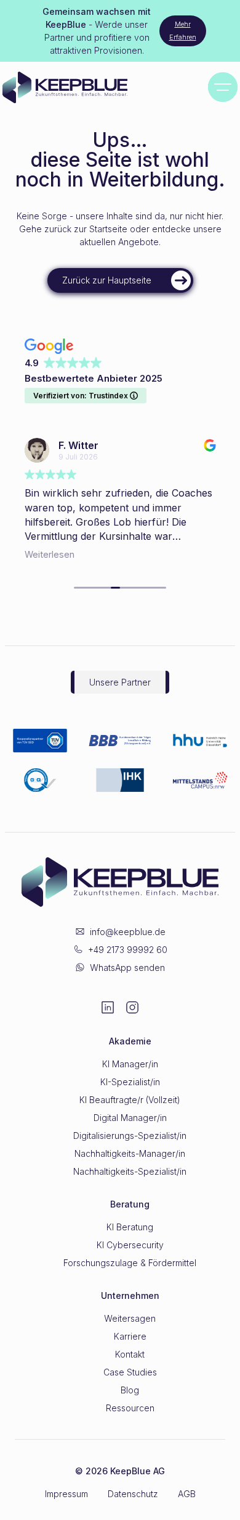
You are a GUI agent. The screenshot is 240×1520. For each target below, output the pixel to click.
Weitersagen (130, 1318)
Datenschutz (133, 1494)
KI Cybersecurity (130, 1245)
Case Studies (130, 1372)
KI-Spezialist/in (130, 1082)
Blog (130, 1390)
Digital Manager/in (130, 1117)
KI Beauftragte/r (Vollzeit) (129, 1099)
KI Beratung (129, 1227)
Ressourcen (130, 1408)
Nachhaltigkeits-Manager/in (129, 1153)
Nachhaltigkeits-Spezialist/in (129, 1171)
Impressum (66, 1494)
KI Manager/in (130, 1064)
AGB (187, 1494)
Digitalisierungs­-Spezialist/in (129, 1135)
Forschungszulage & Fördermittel (129, 1263)
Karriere (130, 1336)
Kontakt (130, 1354)
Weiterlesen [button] (49, 554)
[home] (85, 87)
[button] (223, 87)
